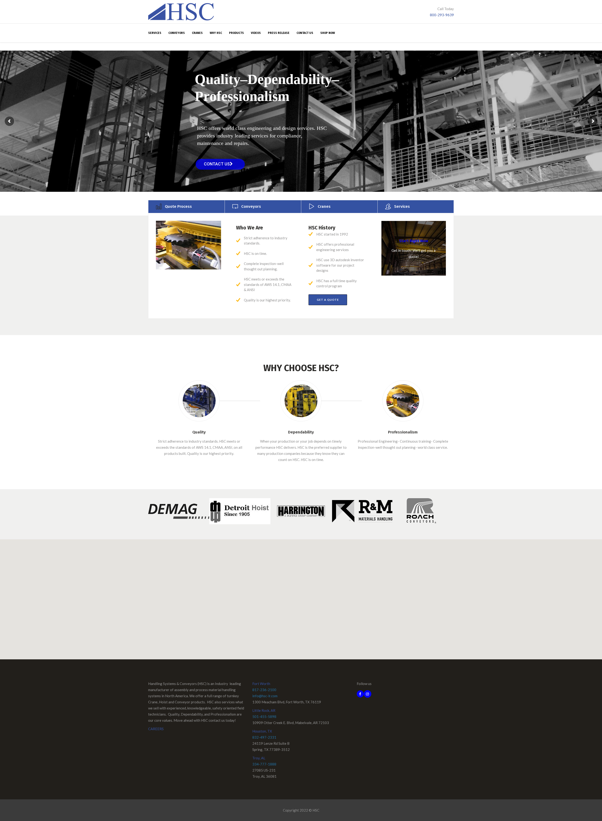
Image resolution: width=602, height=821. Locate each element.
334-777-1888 (264, 764)
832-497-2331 (264, 737)
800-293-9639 (442, 15)
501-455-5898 (264, 716)
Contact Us (217, 163)
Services (402, 206)
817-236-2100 (264, 690)
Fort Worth (261, 683)
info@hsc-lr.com (264, 696)
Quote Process (178, 206)
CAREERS (156, 729)
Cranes (324, 206)
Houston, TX (262, 731)
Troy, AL (258, 758)
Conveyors (251, 206)
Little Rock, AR (263, 710)
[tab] (186, 206)
